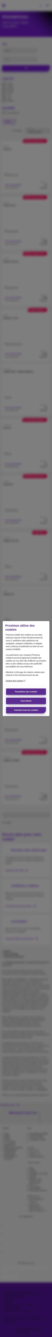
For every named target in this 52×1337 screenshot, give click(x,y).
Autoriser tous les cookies (26, 710)
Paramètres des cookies (26, 692)
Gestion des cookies (14, 681)
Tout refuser (26, 701)
